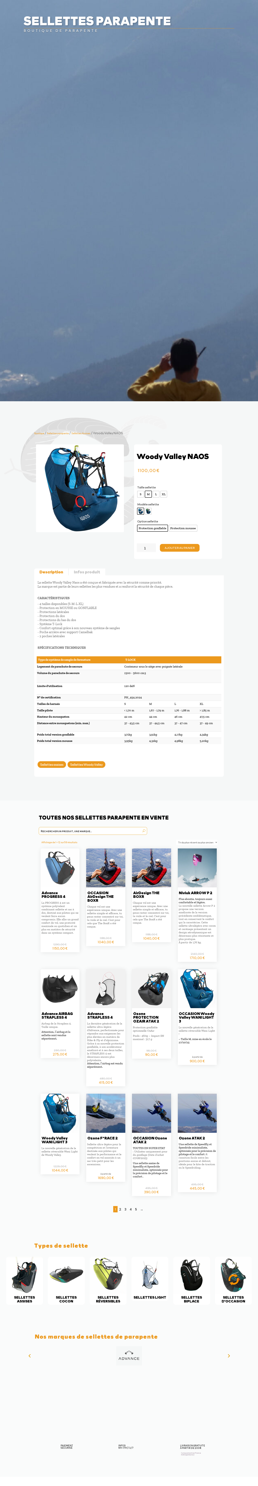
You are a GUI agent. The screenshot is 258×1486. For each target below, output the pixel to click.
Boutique (39, 433)
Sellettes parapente (58, 433)
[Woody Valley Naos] (80, 531)
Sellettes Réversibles (108, 1281)
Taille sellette (146, 487)
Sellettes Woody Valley (86, 764)
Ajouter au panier (180, 548)
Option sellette (147, 521)
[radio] (140, 494)
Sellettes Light (149, 1279)
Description (51, 572)
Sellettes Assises (80, 433)
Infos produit (87, 572)
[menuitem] (101, 7)
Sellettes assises (51, 764)
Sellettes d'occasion (233, 1281)
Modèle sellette (148, 504)
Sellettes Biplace (191, 1281)
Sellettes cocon (66, 1281)
